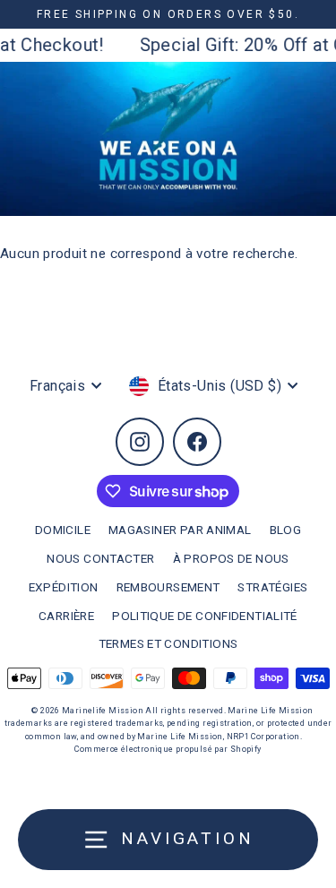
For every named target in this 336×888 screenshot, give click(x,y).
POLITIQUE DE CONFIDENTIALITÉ (204, 615)
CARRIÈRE (66, 615)
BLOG (286, 529)
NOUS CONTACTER (100, 558)
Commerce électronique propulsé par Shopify (167, 749)
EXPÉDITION (64, 587)
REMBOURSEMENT (168, 587)
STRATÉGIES (272, 587)
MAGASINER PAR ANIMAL (180, 529)
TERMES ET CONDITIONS (168, 643)
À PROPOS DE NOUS (231, 558)
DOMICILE (62, 529)
